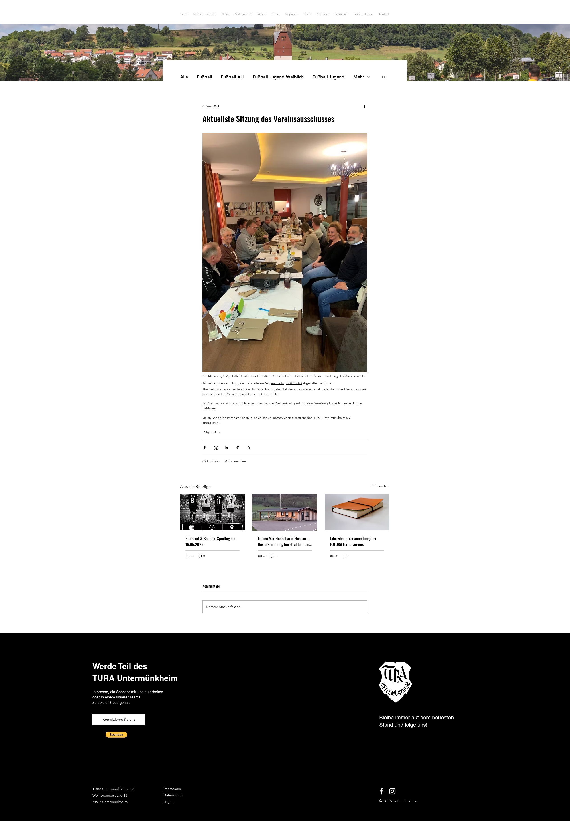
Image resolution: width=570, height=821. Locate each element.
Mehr (358, 77)
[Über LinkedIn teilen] (226, 447)
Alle (184, 77)
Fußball (204, 77)
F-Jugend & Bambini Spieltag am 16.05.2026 (210, 541)
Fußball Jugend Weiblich (278, 77)
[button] (384, 77)
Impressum (172, 789)
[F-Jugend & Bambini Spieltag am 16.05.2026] (212, 512)
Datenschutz (173, 795)
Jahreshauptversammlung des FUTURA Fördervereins (353, 541)
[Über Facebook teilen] (204, 447)
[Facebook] (381, 791)
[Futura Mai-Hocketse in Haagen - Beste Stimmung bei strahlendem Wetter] (284, 512)
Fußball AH (232, 77)
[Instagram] (392, 791)
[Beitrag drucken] (248, 447)
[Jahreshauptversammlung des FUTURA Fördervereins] (357, 512)
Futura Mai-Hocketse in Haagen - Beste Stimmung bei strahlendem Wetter (283, 541)
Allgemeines (212, 432)
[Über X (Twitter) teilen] (215, 447)
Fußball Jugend (328, 77)
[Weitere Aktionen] (364, 106)
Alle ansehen (380, 486)
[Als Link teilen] (237, 447)
